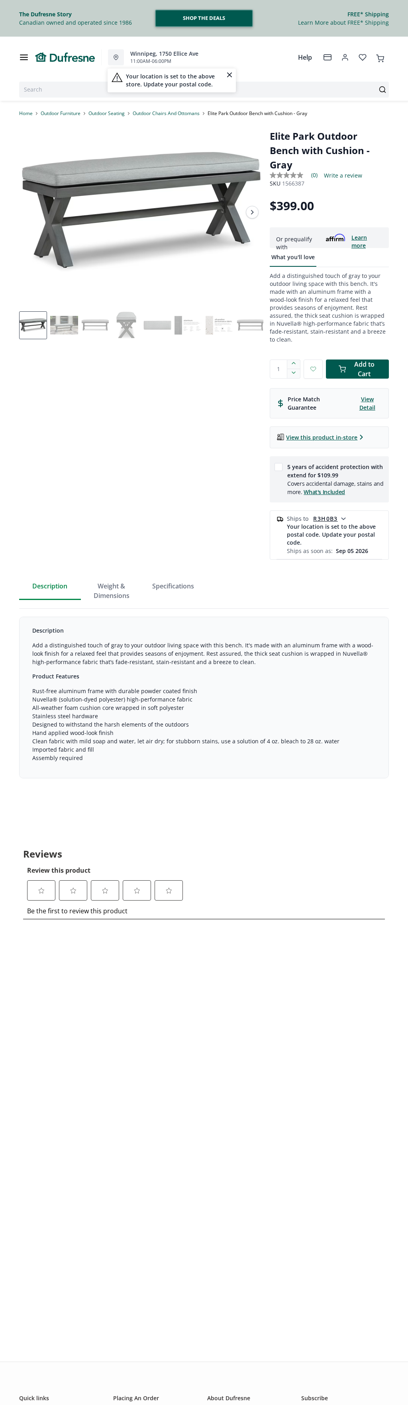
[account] (345, 57)
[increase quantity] (293, 364)
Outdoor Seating (106, 113)
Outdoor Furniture (60, 113)
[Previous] (30, 212)
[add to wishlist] (313, 369)
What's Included (324, 492)
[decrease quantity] (293, 374)
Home (26, 113)
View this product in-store (321, 437)
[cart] (380, 57)
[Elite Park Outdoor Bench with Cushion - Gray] (141, 212)
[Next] (252, 212)
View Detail (367, 403)
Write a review (343, 175)
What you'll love (293, 257)
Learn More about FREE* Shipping (343, 22)
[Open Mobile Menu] (24, 57)
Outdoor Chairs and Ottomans (166, 113)
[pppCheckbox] (278, 467)
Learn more (359, 238)
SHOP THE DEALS (204, 17)
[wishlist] (363, 57)
